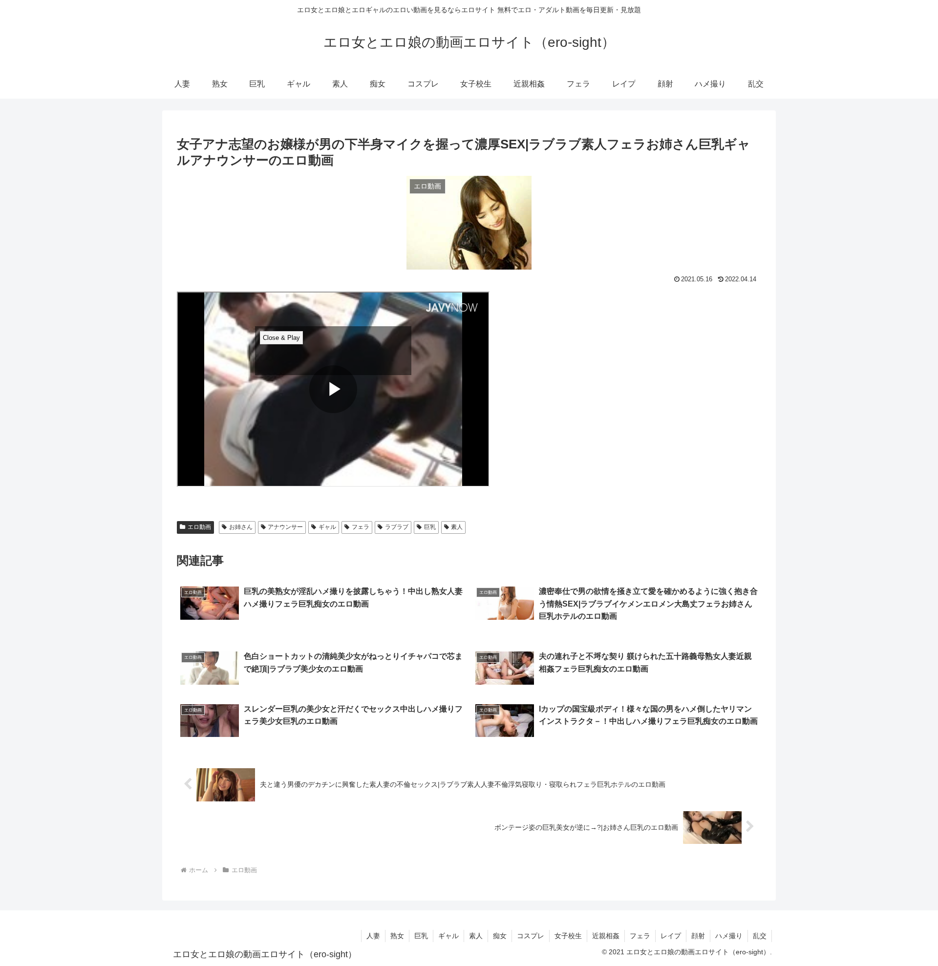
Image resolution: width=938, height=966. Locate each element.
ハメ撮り (729, 936)
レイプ (671, 936)
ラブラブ (396, 527)
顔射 (698, 936)
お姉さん (241, 527)
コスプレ (530, 936)
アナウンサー (285, 527)
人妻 (373, 936)
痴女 (500, 936)
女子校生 (568, 936)
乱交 (760, 936)
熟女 (397, 936)
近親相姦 (605, 936)
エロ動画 (199, 527)
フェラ (360, 527)
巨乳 (430, 527)
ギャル (327, 527)
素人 (457, 527)
